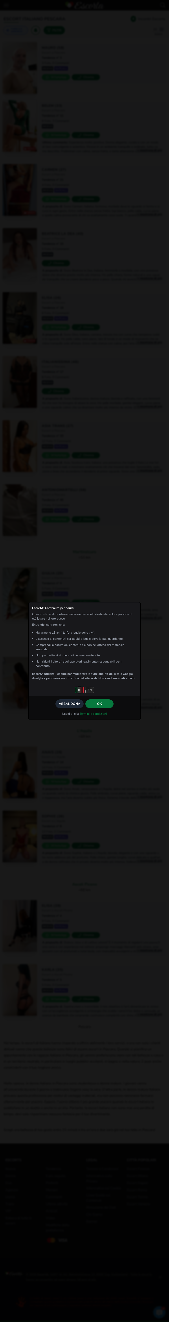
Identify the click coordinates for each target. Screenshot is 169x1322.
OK (99, 704)
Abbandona (69, 704)
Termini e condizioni (93, 714)
